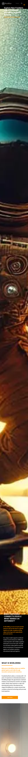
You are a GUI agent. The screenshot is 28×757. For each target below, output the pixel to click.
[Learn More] (24, 5)
